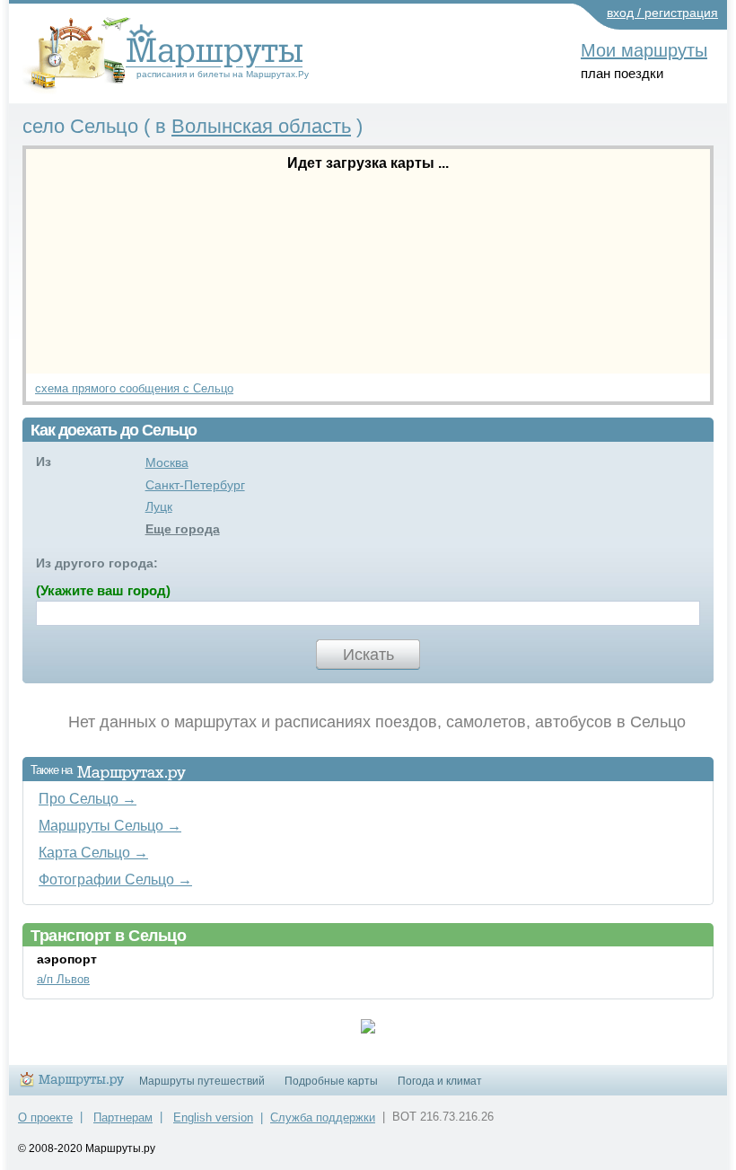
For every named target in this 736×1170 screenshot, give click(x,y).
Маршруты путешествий (202, 1081)
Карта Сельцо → (93, 852)
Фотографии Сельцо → (115, 879)
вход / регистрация (662, 12)
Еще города (182, 529)
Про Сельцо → (87, 798)
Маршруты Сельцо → (110, 825)
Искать (368, 655)
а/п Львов (63, 979)
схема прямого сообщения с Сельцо (134, 388)
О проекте (45, 1117)
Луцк (158, 506)
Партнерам (123, 1117)
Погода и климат (440, 1081)
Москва (166, 462)
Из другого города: (97, 563)
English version (213, 1117)
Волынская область (261, 126)
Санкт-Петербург (195, 485)
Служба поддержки (322, 1117)
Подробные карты (331, 1081)
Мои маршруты (644, 50)
